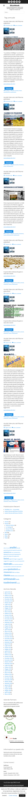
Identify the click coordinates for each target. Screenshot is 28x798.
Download (9, 88)
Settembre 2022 (8, 622)
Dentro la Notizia (10, 525)
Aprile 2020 (7, 670)
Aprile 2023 (7, 610)
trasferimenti (13, 92)
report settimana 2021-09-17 (9, 83)
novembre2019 (7, 566)
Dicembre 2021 (8, 636)
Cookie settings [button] (13, 795)
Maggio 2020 (8, 669)
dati (10, 552)
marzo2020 (21, 561)
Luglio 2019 (7, 687)
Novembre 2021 (8, 638)
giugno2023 (16, 556)
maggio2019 (20, 559)
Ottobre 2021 (8, 640)
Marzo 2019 (7, 694)
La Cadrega (8, 527)
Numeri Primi (9, 529)
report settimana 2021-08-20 (9, 325)
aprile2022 (19, 550)
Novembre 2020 (9, 660)
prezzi (6, 569)
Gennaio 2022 (8, 635)
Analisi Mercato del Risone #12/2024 (14, 511)
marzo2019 (17, 561)
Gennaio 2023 (8, 615)
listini (6, 559)
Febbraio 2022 (8, 633)
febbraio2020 (17, 552)
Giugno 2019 (8, 688)
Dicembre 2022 (8, 617)
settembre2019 (21, 575)
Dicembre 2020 (8, 658)
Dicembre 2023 (8, 599)
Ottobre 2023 (8, 602)
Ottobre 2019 (8, 681)
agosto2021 (14, 282)
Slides (6, 536)
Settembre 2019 (8, 683)
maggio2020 (6, 561)
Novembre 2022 (8, 619)
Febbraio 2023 (8, 613)
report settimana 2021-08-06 (9, 493)
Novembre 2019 (8, 679)
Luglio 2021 (7, 645)
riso (13, 572)
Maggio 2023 (8, 608)
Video (6, 538)
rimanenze (21, 164)
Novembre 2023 (8, 601)
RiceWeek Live (9, 530)
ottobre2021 (18, 566)
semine (16, 575)
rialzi (19, 569)
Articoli (6, 521)
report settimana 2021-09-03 (9, 226)
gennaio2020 (12, 554)
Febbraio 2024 (8, 595)
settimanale (10, 579)
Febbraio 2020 (8, 674)
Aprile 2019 (7, 692)
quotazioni (13, 569)
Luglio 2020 (8, 665)
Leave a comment (18, 25)
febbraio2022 (6, 554)
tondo (17, 579)
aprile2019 (6, 550)
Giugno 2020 (8, 667)
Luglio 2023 (7, 604)
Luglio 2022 (8, 624)
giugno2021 (6, 556)
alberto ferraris (6, 548)
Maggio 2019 (8, 690)
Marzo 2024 (8, 593)
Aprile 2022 (7, 629)
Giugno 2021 (8, 647)
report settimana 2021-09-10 (9, 158)
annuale (17, 90)
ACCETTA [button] (22, 795)
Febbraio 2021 (8, 654)
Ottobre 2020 (8, 662)
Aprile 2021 (7, 651)
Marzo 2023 (8, 611)
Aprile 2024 (7, 592)
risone (20, 90)
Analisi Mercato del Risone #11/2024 (14, 513)
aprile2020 (10, 550)
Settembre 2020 (8, 663)
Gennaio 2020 (8, 676)
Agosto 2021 (8, 644)
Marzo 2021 (7, 653)
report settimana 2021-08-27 (9, 276)
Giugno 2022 (8, 626)
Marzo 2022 (8, 631)
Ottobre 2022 (8, 620)
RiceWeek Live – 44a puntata (12, 509)
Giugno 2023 (8, 606)
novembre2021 (13, 566)
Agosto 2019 (7, 685)
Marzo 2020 (8, 672)
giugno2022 (11, 556)
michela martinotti (19, 564)
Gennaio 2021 (8, 656)
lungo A (15, 559)
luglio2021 (11, 559)
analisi (13, 90)
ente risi (13, 552)
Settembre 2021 (8, 642)
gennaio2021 (18, 554)
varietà (18, 583)
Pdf (5, 90)
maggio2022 (11, 561)
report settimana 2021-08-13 (9, 410)
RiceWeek (14, 5)
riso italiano (17, 572)
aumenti (6, 552)
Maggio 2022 (8, 627)
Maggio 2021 (8, 649)
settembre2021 (7, 92)
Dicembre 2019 (8, 678)
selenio (12, 575)
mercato (8, 563)
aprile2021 (15, 550)
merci (13, 564)
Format (6, 523)
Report (8, 90)
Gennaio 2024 (8, 597)
